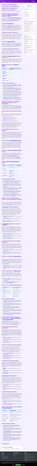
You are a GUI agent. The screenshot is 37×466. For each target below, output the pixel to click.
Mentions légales (27, 460)
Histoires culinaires (26, 15)
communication (9, 26)
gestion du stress (12, 365)
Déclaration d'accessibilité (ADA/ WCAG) (29, 459)
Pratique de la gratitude (4, 78)
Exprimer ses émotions (10, 118)
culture (9, 150)
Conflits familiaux (4, 414)
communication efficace (15, 324)
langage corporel (11, 41)
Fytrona (4, 1)
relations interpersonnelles (15, 17)
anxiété (18, 381)
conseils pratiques (9, 204)
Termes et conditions (4, 457)
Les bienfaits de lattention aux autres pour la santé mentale (29, 25)
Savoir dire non (6, 375)
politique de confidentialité (16, 463)
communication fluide (8, 319)
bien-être (18, 158)
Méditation (4, 368)
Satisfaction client (4, 175)
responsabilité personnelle (15, 140)
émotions (9, 17)
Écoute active (5, 207)
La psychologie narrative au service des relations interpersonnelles (29, 29)
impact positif (17, 270)
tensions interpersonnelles (17, 107)
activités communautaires (11, 281)
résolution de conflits (17, 150)
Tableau (3, 64)
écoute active (10, 23)
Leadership (25, 11)
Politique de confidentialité (5, 456)
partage (12, 227)
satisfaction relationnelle (18, 99)
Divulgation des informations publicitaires (30, 456)
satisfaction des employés (12, 155)
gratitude (11, 50)
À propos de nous (23, 1)
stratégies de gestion (5, 330)
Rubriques (9, 1)
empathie (12, 351)
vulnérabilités (7, 263)
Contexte (3, 165)
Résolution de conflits (5, 80)
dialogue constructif (8, 123)
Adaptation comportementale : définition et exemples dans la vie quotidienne (29, 21)
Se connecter (33, 1)
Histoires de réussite (26, 14)
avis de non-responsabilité (5, 458)
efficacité (16, 181)
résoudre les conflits (11, 56)
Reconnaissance (6, 223)
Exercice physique (5, 372)
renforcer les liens (11, 19)
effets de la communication (12, 161)
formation (12, 194)
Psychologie (17, 11)
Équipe (19, 1)
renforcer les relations (5, 260)
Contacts (27, 1)
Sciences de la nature (27, 16)
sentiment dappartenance (9, 282)
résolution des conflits (13, 133)
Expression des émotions (4, 73)
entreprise (4, 153)
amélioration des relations (16, 247)
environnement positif (6, 99)
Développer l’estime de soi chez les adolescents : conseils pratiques (28, 23)
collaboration (11, 171)
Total (24, 10)
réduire (10, 85)
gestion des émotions (12, 15)
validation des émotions (17, 414)
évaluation (20, 394)
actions (9, 278)
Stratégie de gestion (13, 410)
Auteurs (16, 1)
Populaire (13, 1)
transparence (20, 266)
